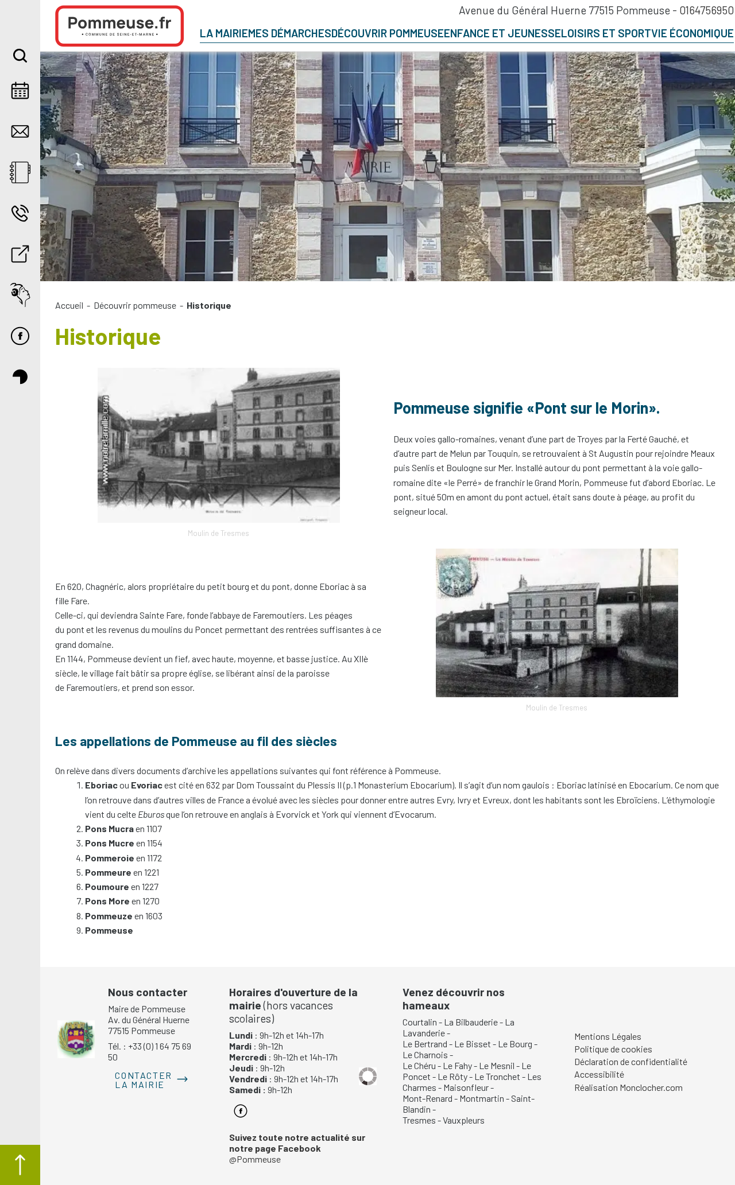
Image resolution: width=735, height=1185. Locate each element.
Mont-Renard (427, 1098)
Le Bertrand (425, 1043)
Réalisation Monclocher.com (628, 1087)
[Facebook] (20, 336)
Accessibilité (599, 1074)
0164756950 (706, 10)
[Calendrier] (20, 90)
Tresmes (419, 1119)
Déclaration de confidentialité (630, 1061)
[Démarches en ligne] (20, 294)
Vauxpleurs (464, 1119)
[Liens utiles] (20, 254)
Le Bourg (515, 1043)
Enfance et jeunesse (502, 33)
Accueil (69, 305)
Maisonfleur (466, 1087)
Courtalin (420, 1021)
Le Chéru (419, 1065)
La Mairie (224, 33)
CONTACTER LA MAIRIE (143, 1080)
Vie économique (692, 33)
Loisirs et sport (606, 33)
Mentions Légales (607, 1036)
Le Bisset (472, 1043)
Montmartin (481, 1098)
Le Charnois (425, 1054)
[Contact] (20, 131)
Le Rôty (452, 1076)
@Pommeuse (297, 1148)
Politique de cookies (613, 1048)
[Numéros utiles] (20, 213)
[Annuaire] (20, 172)
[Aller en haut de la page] (20, 1165)
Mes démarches (289, 33)
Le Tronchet (497, 1076)
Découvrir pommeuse (387, 33)
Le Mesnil (496, 1065)
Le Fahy (457, 1065)
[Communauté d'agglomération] (20, 377)
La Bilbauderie (471, 1021)
